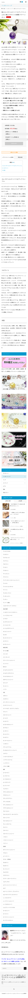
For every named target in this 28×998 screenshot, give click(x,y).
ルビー (4, 888)
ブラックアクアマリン (7, 798)
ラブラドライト (6, 875)
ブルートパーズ (6, 817)
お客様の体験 (8, 500)
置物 (4, 489)
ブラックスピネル (6, 801)
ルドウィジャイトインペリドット (10, 885)
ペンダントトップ (6, 476)
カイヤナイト (6, 641)
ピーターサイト (6, 772)
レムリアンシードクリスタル (9, 907)
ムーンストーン (6, 856)
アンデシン (5, 599)
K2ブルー (5, 666)
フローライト (6, 830)
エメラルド (5, 618)
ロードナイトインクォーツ (8, 917)
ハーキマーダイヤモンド (8, 756)
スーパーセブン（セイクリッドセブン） (11, 708)
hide (13, 162)
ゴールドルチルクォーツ (8, 676)
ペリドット (5, 843)
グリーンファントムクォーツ (9, 660)
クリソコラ (5, 653)
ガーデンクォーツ (6, 644)
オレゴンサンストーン (7, 637)
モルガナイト (6, 862)
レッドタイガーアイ (7, 897)
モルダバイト (6, 865)
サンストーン (6, 686)
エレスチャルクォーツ (7, 621)
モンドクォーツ (6, 868)
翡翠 (4, 769)
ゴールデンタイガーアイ (8, 670)
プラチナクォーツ (6, 795)
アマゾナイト (6, 576)
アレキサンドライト (7, 593)
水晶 (3, 170)
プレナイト (5, 827)
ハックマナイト (6, 763)
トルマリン (5, 753)
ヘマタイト (5, 836)
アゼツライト (6, 564)
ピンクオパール (6, 775)
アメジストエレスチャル (8, 586)
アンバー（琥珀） (6, 602)
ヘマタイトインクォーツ (8, 840)
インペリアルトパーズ (7, 615)
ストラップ (5, 482)
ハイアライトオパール (7, 759)
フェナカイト (6, 788)
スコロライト (6, 698)
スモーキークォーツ (7, 714)
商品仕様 (20, 157)
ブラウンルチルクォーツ (8, 791)
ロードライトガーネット (8, 920)
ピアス (4, 486)
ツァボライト (6, 743)
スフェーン (5, 711)
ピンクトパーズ (6, 785)
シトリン (5, 689)
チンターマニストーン (7, 740)
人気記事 (20, 500)
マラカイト (5, 852)
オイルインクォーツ (7, 631)
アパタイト (5, 567)
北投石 (4, 846)
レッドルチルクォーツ (7, 904)
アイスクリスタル (6, 551)
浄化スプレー (6, 492)
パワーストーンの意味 (7, 157)
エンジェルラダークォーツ (8, 628)
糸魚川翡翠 (5, 609)
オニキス (5, 634)
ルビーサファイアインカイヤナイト (10, 894)
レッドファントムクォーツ (8, 901)
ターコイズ (5, 718)
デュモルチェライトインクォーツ (10, 750)
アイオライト (6, 554)
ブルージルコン (6, 811)
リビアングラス (6, 881)
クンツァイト (6, 663)
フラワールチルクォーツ (8, 807)
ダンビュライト (6, 734)
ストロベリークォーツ (7, 705)
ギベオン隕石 (6, 650)
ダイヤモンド (6, 727)
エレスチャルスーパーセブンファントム (12, 165)
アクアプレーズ (6, 557)
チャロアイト (6, 737)
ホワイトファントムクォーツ (9, 849)
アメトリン (5, 589)
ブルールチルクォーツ (7, 820)
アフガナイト (6, 570)
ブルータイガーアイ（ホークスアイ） (11, 814)
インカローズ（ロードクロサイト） (10, 612)
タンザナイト (6, 731)
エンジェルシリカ (6, 625)
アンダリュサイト (6, 596)
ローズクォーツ (6, 910)
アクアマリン (6, 560)
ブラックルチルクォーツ (8, 804)
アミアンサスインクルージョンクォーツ (11, 580)
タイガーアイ (6, 721)
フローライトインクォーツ (8, 833)
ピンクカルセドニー (7, 779)
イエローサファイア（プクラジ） (10, 605)
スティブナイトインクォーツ (9, 702)
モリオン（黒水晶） (7, 859)
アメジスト (5, 583)
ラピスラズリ (6, 872)
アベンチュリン (6, 573)
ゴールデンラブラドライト (8, 673)
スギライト (5, 168)
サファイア (5, 682)
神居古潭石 (5, 647)
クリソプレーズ (6, 657)
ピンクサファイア (6, 782)
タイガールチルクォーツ (8, 724)
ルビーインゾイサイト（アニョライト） (11, 891)
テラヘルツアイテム (7, 747)
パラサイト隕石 (6, 766)
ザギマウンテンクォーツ (8, 679)
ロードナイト (6, 913)
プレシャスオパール (7, 824)
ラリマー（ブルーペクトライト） (10, 878)
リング (4, 479)
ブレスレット (6, 473)
